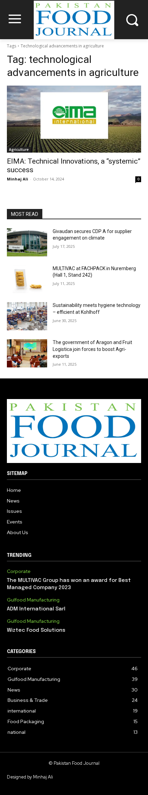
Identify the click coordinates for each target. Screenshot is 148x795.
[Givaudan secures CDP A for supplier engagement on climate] (27, 242)
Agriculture (19, 149)
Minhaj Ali (17, 178)
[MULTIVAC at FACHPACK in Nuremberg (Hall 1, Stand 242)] (27, 279)
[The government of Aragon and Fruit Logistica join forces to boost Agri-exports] (27, 353)
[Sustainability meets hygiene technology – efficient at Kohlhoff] (27, 316)
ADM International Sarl (36, 609)
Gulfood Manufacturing (33, 600)
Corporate (19, 571)
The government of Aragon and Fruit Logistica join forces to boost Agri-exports (92, 349)
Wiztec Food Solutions (36, 630)
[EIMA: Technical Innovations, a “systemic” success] (74, 119)
